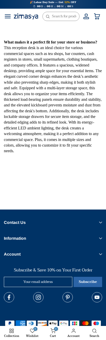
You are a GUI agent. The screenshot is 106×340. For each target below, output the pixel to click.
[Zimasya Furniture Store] (26, 16)
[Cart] (97, 16)
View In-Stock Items (47, 317)
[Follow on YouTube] (97, 297)
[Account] (86, 16)
